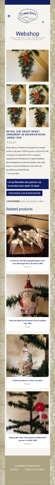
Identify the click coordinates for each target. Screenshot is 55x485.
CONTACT (14, 469)
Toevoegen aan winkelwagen (24, 193)
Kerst (23, 201)
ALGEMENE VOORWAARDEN (27, 466)
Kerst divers (32, 201)
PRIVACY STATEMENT (35, 469)
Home (12, 38)
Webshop (21, 38)
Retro (41, 201)
